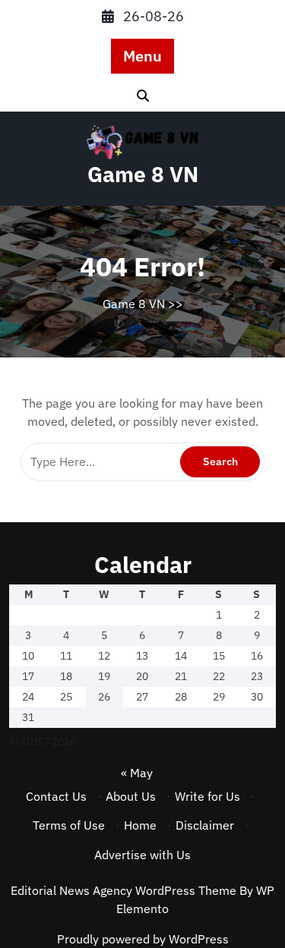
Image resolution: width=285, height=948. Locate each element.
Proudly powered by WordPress (143, 938)
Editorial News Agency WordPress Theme (125, 890)
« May (137, 772)
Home (140, 825)
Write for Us (207, 796)
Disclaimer (205, 825)
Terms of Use (69, 825)
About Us (131, 796)
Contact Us (56, 796)
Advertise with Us (142, 854)
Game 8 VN (142, 174)
